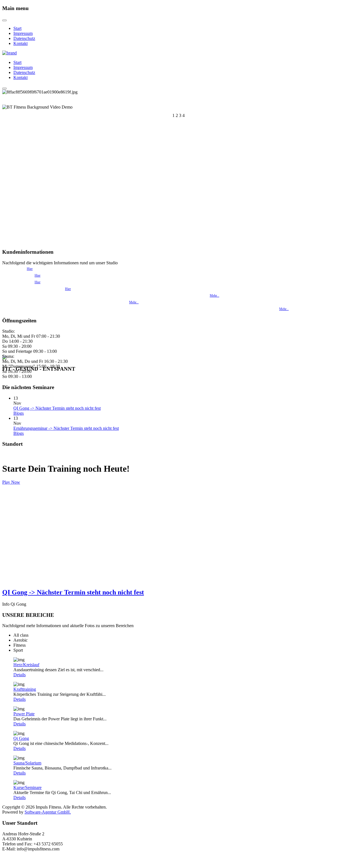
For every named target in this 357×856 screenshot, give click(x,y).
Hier (30, 269)
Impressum (23, 33)
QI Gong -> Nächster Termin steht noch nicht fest (57, 408)
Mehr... (214, 296)
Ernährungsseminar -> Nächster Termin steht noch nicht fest (66, 428)
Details (19, 674)
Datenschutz (24, 38)
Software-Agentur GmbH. (48, 812)
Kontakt (20, 43)
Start (17, 28)
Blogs (18, 413)
